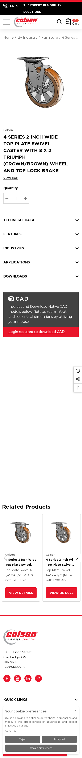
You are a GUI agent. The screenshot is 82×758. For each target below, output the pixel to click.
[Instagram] (38, 678)
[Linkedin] (28, 678)
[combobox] (11, 6)
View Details (21, 593)
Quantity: (11, 188)
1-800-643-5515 (14, 667)
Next (77, 558)
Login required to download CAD (36, 332)
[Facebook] (7, 678)
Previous (5, 558)
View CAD (10, 178)
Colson (8, 130)
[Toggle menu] (6, 22)
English (10, 6)
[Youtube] (17, 678)
